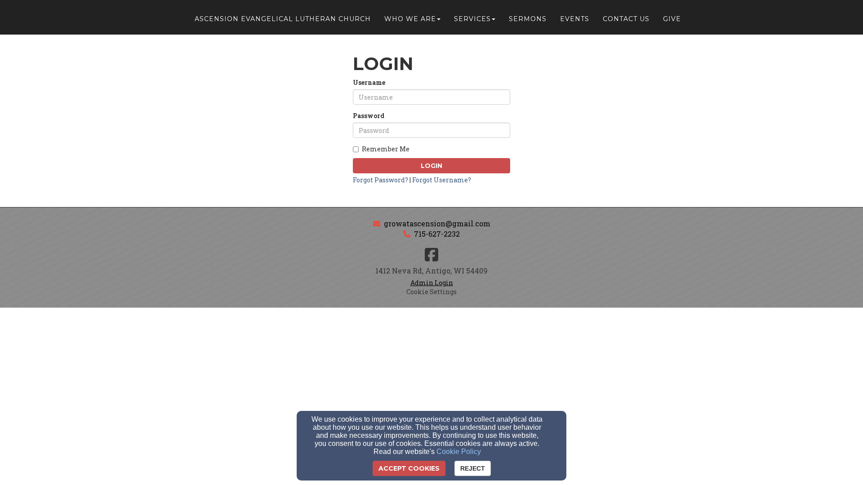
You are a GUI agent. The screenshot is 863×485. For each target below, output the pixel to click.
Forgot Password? (380, 180)
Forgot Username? (441, 180)
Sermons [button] (528, 19)
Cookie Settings (431, 291)
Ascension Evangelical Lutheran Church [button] (283, 19)
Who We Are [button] (410, 19)
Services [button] (472, 19)
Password (368, 115)
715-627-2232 (437, 233)
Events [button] (574, 19)
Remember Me (385, 149)
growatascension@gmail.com (437, 223)
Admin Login (431, 282)
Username (369, 82)
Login (431, 166)
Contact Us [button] (626, 19)
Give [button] (672, 19)
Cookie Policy (458, 451)
